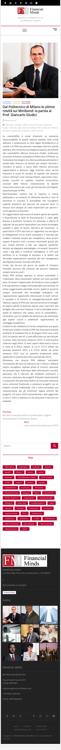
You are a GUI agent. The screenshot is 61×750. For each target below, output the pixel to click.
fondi (37, 493)
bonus (30, 472)
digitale (42, 482)
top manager (29, 523)
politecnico (46, 128)
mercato (20, 508)
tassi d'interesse (12, 523)
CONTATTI (27, 726)
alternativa (10, 125)
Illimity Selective (11, 498)
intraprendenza (37, 503)
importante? (29, 498)
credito (25, 125)
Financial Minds (11, 493)
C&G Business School (27, 477)
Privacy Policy (9, 592)
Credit (7, 482)
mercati (25, 128)
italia (19, 128)
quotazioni (24, 518)
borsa (40, 472)
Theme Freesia (19, 736)
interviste (13, 128)
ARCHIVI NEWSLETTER (22, 730)
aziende (18, 125)
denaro (30, 482)
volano (24, 529)
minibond (33, 128)
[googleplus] (27, 713)
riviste (36, 518)
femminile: (39, 487)
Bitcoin (19, 472)
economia (33, 125)
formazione (49, 493)
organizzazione (11, 513)
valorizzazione (37, 131)
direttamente (10, 487)
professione (15, 131)
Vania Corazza (10, 529)
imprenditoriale (46, 498)
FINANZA (16, 102)
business (8, 477)
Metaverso (33, 508)
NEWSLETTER (41, 726)
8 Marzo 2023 (10, 120)
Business (7, 102)
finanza (40, 125)
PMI (39, 128)
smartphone (50, 518)
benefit (8, 472)
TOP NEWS (25, 102)
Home (16, 726)
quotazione (25, 131)
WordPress (30, 736)
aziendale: (23, 467)
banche (48, 467)
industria (8, 503)
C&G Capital (46, 477)
